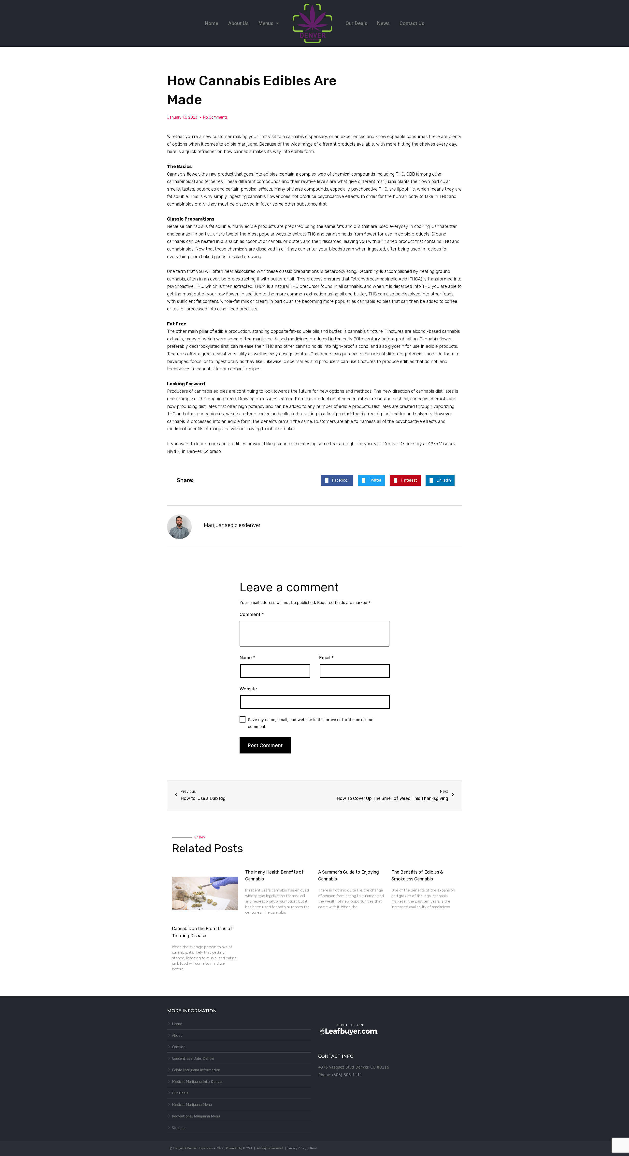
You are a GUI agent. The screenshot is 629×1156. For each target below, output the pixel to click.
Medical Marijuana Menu (192, 1104)
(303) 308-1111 (347, 1074)
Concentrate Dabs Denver (193, 1058)
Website (248, 688)
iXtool (312, 1148)
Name (247, 657)
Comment (252, 614)
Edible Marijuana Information (196, 1069)
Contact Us (412, 23)
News (383, 23)
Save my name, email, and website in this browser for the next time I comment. (311, 723)
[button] (337, 480)
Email (326, 657)
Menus (265, 23)
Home (211, 23)
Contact (178, 1046)
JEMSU (247, 1148)
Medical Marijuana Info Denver (197, 1081)
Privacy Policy (296, 1148)
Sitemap (179, 1127)
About (177, 1035)
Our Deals (356, 23)
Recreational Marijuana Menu (196, 1116)
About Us (238, 23)
